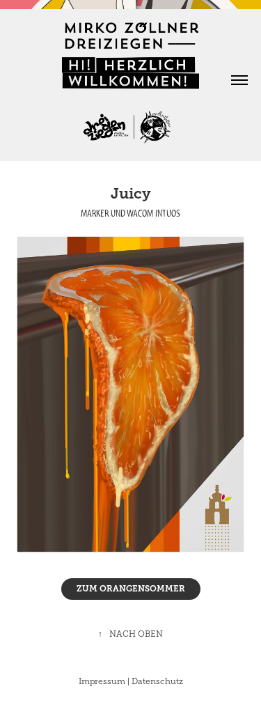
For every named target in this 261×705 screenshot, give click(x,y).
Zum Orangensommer (131, 589)
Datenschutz (157, 681)
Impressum (102, 681)
